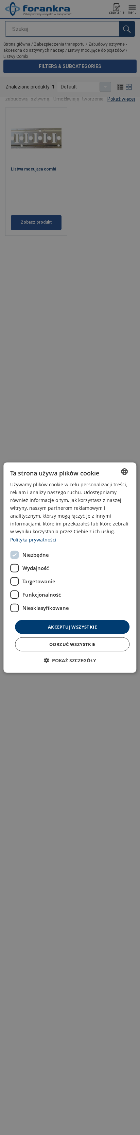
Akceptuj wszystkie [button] (72, 626)
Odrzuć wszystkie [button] (72, 644)
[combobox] (124, 471)
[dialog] (69, 567)
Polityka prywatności (33, 539)
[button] (70, 660)
